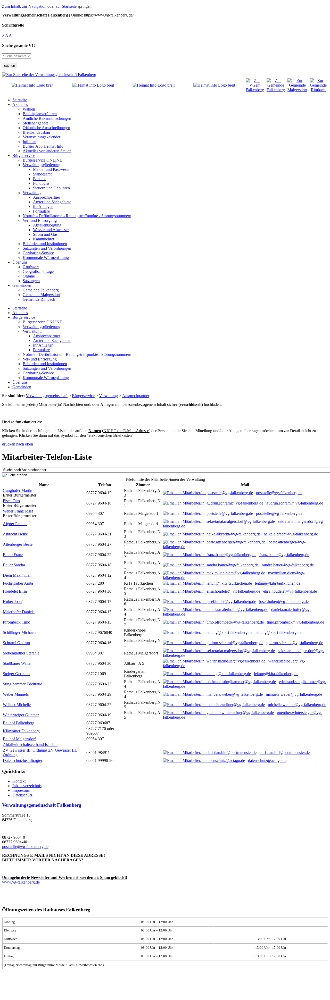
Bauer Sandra (14, 565)
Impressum (21, 790)
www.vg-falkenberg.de (21, 882)
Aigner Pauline (15, 524)
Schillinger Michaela (19, 632)
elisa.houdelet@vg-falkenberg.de (290, 591)
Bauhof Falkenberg (18, 723)
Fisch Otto (11, 501)
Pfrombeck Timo (16, 622)
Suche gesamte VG (18, 45)
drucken (8, 444)
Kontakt (19, 781)
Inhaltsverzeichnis (27, 786)
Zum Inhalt (11, 6)
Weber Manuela (16, 694)
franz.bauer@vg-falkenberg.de (284, 554)
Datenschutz (22, 795)
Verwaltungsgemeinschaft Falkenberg (41, 805)
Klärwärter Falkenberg (21, 731)
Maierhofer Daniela (19, 612)
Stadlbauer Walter (17, 663)
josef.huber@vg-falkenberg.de (284, 601)
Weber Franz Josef (18, 511)
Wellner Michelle (17, 704)
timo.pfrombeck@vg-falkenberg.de (295, 622)
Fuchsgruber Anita (18, 583)
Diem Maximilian (17, 575)
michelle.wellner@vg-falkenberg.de (297, 704)
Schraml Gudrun (16, 643)
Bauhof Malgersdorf (19, 739)
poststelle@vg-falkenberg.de (279, 493)
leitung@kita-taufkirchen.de (277, 583)
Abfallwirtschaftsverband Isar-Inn (30, 744)
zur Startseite (66, 6)
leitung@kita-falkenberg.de (276, 673)
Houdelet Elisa (15, 591)
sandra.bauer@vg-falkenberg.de (288, 565)
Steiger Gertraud (16, 673)
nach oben (24, 444)
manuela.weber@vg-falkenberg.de (294, 694)
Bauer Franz (13, 554)
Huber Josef (12, 601)
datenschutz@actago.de (267, 760)
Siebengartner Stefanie (21, 653)
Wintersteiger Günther (21, 715)
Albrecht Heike (15, 534)
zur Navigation (34, 6)
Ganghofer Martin (17, 490)
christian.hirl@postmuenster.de (285, 752)
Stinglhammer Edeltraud (22, 684)
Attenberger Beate (17, 544)
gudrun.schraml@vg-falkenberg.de (294, 503)
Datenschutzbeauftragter (22, 760)
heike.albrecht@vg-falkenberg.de (291, 534)
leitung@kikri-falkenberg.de (278, 632)
